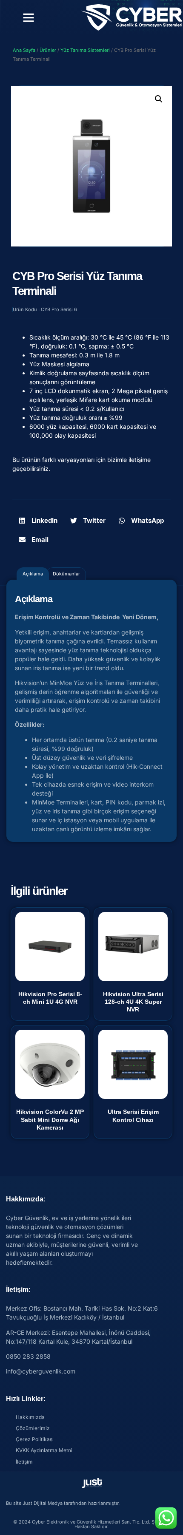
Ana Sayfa (24, 50)
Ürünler (48, 50)
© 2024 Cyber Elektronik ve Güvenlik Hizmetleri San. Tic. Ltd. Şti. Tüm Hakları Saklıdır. (91, 1524)
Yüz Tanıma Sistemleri (85, 50)
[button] (28, 17)
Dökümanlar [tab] (66, 574)
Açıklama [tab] (33, 574)
